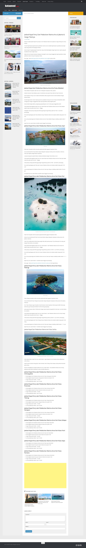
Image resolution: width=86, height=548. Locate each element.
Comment (27, 514)
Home (4, 1)
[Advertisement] (45, 25)
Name (26, 522)
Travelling (37, 1)
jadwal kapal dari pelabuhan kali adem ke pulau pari (40, 263)
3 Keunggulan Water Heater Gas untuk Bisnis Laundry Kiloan (12, 73)
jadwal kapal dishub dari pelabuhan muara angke (40, 58)
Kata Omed (27, 39)
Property (31, 1)
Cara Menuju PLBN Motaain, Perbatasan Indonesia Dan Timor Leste (43, 502)
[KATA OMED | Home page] (11, 6)
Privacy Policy (50, 1)
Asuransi (9, 1)
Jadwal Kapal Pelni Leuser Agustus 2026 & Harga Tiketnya (16, 125)
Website (26, 526)
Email (47, 522)
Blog (9, 10)
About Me (44, 1)
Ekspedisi (19, 1)
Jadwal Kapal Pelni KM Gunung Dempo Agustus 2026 (16, 109)
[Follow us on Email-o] (18, 13)
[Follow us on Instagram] (16, 13)
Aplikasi (14, 1)
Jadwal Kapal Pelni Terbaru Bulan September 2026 (15, 92)
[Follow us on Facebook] (20, 13)
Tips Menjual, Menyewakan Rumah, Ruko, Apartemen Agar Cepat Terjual (75, 48)
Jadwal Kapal (25, 1)
